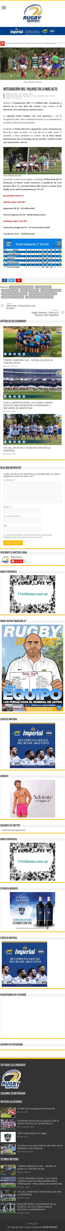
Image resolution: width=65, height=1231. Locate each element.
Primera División (38, 96)
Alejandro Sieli (11, 94)
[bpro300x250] (32, 594)
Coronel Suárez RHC (51, 290)
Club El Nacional (10, 290)
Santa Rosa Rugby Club (13, 297)
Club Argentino (43, 287)
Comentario (9, 480)
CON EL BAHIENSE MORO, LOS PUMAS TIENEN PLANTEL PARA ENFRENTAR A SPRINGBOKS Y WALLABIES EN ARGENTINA (27, 405)
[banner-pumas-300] (32, 745)
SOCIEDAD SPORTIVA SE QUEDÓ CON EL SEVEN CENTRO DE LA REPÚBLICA (38, 1122)
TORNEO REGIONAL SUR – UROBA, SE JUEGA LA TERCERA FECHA (36, 1167)
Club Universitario (30, 290)
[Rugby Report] (32, 13)
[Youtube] (33, 1223)
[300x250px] (32, 911)
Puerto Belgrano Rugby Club (43, 294)
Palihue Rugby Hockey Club (14, 294)
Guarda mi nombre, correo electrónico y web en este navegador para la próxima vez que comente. (27, 536)
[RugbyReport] (32, 31)
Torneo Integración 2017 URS (39, 297)
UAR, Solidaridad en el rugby (32, 1133)
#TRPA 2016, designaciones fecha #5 (36, 1108)
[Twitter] (30, 1223)
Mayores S (27, 96)
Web (5, 525)
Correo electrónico (12, 516)
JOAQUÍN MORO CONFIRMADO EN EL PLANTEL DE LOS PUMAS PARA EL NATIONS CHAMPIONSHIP (36, 1207)
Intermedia (10, 96)
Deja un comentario (14, 98)
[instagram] (37, 1223)
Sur (47, 96)
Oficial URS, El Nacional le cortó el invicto (20, 306)
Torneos (52, 96)
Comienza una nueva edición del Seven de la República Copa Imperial (39, 1147)
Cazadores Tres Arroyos (21, 287)
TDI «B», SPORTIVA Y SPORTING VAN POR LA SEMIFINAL (31, 43)
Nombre (7, 507)
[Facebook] (28, 1223)
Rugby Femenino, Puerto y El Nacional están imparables (45, 312)
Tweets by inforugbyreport (13, 830)
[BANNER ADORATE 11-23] (32, 798)
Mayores (19, 96)
